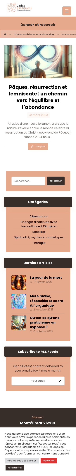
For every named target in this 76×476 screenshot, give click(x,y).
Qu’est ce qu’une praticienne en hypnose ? (45, 322)
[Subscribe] (60, 381)
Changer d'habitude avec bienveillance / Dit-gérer (38, 224)
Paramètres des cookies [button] (22, 460)
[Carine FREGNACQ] (5, 34)
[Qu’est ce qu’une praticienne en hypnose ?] (18, 322)
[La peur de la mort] (18, 282)
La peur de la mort (46, 277)
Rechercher (56, 181)
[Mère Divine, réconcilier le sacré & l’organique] (18, 301)
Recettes (39, 232)
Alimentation (39, 216)
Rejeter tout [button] (49, 460)
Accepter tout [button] (15, 467)
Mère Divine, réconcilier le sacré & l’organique (46, 301)
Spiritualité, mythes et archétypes (38, 237)
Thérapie (38, 243)
